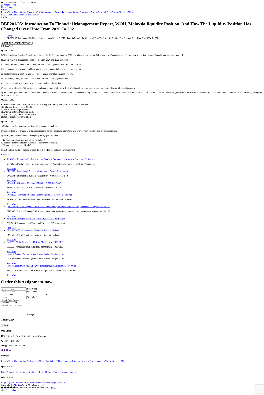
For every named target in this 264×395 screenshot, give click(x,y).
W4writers (17, 385)
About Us (11, 372)
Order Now (12, 14)
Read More (11, 168)
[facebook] (2, 17)
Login (3, 383)
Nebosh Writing (126, 12)
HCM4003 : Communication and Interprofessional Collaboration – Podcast (39, 195)
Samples (46, 383)
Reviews (38, 383)
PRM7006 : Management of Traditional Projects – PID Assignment (36, 218)
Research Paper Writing (108, 12)
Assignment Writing (53, 12)
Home (3, 7)
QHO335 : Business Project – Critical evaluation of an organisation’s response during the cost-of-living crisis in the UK (58, 206)
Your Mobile (32, 297)
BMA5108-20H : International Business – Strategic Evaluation (34, 230)
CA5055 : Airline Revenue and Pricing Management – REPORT (35, 242)
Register (10, 383)
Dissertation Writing (70, 12)
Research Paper (88, 361)
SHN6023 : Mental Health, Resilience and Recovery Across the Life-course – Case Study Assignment (51, 159)
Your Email (32, 292)
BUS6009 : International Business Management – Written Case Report (37, 171)
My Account (33, 14)
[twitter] (4, 17)
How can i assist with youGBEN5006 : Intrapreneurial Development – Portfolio (41, 266)
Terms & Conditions (68, 372)
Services (4, 10)
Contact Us (22, 14)
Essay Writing (7, 12)
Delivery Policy (52, 372)
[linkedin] (6, 17)
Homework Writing (35, 12)
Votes (53, 387)
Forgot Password (58, 383)
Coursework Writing (89, 12)
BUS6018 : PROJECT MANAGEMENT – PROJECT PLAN (34, 183)
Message (30, 314)
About (9, 7)
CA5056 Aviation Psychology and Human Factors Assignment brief (36, 254)
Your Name (32, 289)
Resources (29, 383)
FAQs (4, 14)
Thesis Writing (20, 12)
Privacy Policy (38, 372)
